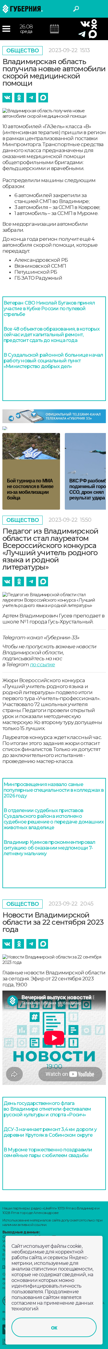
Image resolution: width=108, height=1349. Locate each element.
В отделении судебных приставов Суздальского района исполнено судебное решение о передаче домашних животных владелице (54, 819)
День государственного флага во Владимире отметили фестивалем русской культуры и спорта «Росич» (47, 1109)
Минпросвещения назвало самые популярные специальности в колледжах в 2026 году (54, 790)
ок (54, 1327)
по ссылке (42, 664)
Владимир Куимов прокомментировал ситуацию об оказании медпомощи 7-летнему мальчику (49, 847)
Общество (22, 50)
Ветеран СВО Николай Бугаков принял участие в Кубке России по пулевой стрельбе (49, 308)
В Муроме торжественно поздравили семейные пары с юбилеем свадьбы (48, 1152)
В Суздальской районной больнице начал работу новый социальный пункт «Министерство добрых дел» (53, 360)
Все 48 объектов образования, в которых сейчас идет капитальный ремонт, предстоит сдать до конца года (52, 334)
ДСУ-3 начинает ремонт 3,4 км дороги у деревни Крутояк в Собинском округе (50, 1132)
